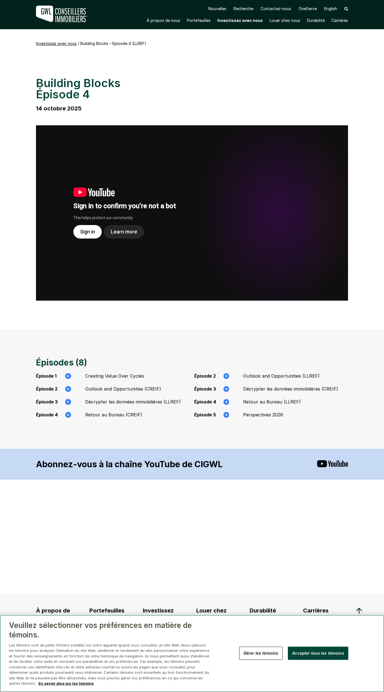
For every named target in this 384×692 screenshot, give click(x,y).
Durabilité (316, 20)
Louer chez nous (285, 20)
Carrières (339, 20)
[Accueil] (62, 14)
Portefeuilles (199, 20)
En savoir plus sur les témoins (66, 683)
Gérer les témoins (260, 653)
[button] (346, 8)
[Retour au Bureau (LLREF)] (192, 213)
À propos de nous (163, 20)
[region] (192, 653)
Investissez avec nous (240, 20)
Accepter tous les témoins (318, 653)
